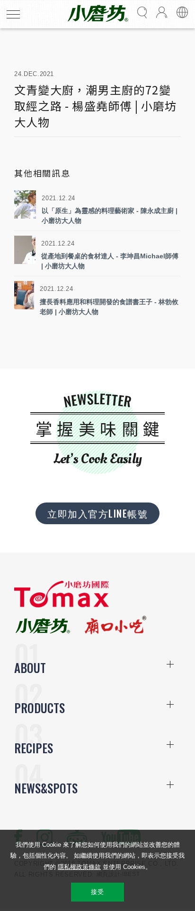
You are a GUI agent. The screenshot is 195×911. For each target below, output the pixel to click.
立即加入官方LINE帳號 (97, 513)
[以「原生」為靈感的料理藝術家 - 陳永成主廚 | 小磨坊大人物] (25, 204)
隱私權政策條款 (79, 866)
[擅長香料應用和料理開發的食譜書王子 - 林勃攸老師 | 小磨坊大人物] (24, 295)
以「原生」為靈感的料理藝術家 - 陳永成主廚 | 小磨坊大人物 (109, 215)
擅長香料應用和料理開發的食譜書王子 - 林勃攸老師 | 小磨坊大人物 (109, 306)
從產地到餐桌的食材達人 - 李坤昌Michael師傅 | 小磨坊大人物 (109, 261)
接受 (97, 891)
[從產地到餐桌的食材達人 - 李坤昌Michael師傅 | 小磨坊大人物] (24, 250)
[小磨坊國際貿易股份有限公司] (61, 605)
